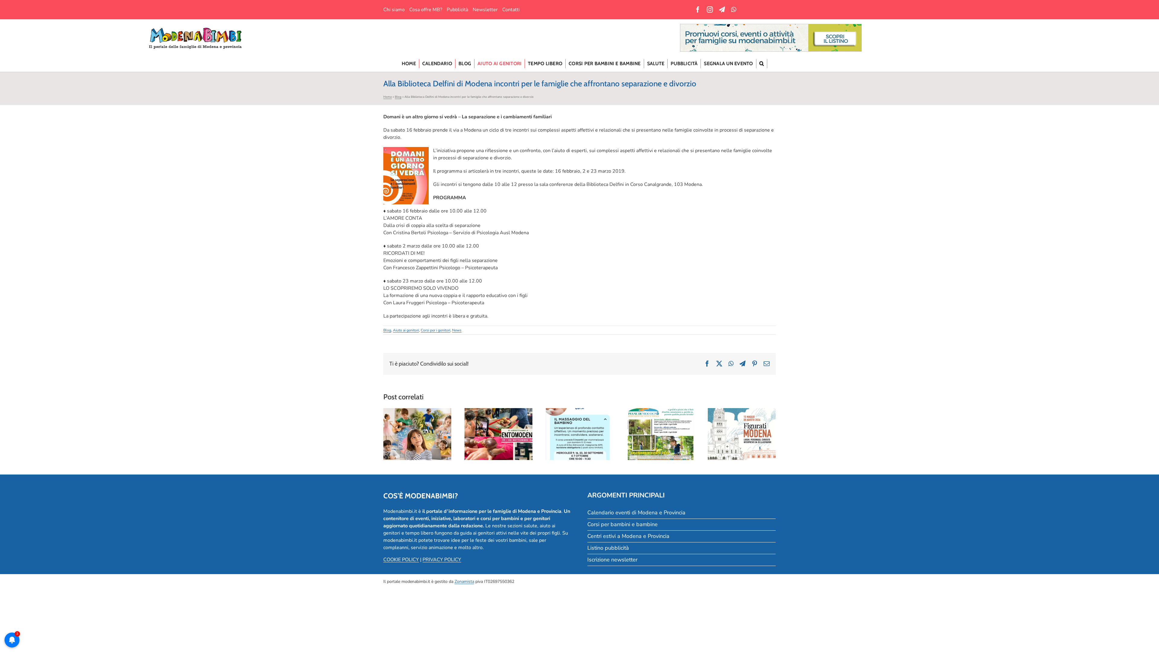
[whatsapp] (733, 10)
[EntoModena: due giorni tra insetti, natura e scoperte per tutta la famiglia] (498, 434)
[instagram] (710, 10)
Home (387, 97)
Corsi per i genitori (435, 330)
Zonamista (464, 581)
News (456, 330)
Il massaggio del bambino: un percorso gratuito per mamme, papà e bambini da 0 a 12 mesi (579, 414)
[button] (761, 63)
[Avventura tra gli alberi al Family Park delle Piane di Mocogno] (660, 434)
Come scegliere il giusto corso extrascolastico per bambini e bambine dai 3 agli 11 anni (417, 417)
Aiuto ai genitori (406, 330)
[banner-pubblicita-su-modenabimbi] (770, 26)
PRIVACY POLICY (442, 559)
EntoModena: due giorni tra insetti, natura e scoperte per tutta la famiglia (498, 417)
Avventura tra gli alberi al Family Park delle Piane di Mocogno (660, 421)
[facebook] (698, 10)
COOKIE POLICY (401, 559)
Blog (398, 97)
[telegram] (722, 10)
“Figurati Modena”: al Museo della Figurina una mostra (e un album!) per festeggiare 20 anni (741, 414)
